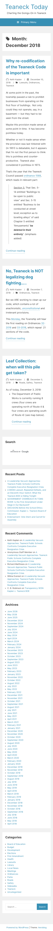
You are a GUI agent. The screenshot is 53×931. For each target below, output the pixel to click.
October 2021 (13, 701)
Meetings (11, 871)
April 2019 (12, 791)
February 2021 (14, 725)
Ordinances (34, 82)
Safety (29, 382)
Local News (12, 868)
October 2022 (13, 680)
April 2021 (12, 719)
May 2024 (12, 635)
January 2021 (13, 728)
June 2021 (12, 713)
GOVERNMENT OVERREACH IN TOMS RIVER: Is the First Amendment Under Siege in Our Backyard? (25, 502)
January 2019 (13, 800)
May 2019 (12, 788)
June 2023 (12, 665)
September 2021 (15, 704)
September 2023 (15, 659)
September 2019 (15, 776)
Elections (11, 853)
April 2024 (12, 638)
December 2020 (15, 731)
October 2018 (13, 809)
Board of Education (16, 844)
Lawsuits (23, 82)
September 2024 (15, 626)
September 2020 (15, 740)
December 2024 (15, 620)
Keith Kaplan (16, 79)
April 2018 (12, 824)
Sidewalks (12, 886)
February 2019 (14, 797)
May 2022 (12, 689)
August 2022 (13, 683)
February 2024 (14, 644)
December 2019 (14, 767)
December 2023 (15, 650)
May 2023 (12, 668)
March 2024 (13, 641)
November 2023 (15, 653)
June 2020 (12, 749)
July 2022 (12, 686)
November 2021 (14, 698)
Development (13, 850)
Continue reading (15, 251)
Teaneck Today (26, 6)
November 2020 (15, 734)
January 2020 (14, 764)
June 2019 (12, 785)
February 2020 (14, 761)
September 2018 (15, 812)
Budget (10, 847)
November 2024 (15, 623)
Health (10, 859)
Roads (22, 382)
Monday (15, 319)
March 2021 (13, 722)
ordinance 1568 (32, 175)
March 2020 (13, 758)
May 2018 (12, 821)
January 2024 (14, 647)
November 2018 (14, 806)
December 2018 (14, 803)
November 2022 (15, 677)
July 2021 (11, 710)
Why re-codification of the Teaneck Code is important (26, 66)
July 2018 (11, 815)
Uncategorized (14, 892)
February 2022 (14, 692)
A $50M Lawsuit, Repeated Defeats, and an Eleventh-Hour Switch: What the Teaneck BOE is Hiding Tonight (26, 493)
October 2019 (13, 773)
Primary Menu (28, 22)
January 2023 (14, 674)
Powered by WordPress (17, 927)
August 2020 (13, 743)
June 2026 (12, 611)
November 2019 (14, 770)
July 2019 (11, 782)
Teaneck (10, 85)
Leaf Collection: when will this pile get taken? (23, 367)
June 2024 (12, 632)
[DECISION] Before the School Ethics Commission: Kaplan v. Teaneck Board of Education (26, 511)
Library (10, 865)
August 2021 (13, 707)
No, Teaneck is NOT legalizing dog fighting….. (24, 277)
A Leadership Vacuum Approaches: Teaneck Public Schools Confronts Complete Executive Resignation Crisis (25, 484)
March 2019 (13, 794)
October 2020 (14, 737)
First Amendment (15, 856)
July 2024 (12, 629)
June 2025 (12, 617)
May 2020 (12, 752)
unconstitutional (31, 308)
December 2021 (14, 695)
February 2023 (14, 671)
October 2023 (14, 656)
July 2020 (12, 746)
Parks (10, 877)
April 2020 (12, 755)
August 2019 (13, 779)
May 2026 (12, 614)
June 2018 (12, 818)
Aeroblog (42, 927)
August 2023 (13, 662)
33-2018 (21, 327)
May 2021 (12, 716)
